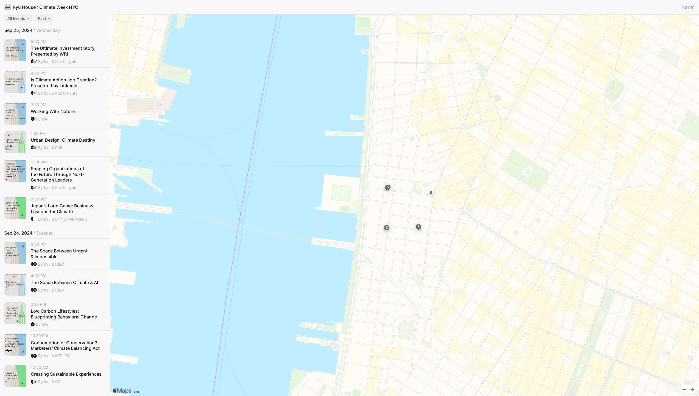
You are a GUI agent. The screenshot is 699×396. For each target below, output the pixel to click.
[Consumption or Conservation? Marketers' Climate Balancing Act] (55, 346)
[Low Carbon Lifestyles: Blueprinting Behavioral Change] (55, 315)
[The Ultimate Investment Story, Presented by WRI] (55, 52)
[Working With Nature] (55, 113)
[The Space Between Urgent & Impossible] (55, 254)
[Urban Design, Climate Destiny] (55, 142)
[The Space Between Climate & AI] (55, 284)
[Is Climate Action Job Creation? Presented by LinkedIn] (55, 83)
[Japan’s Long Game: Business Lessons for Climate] (55, 209)
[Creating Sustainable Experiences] (55, 376)
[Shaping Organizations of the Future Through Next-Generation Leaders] (55, 175)
